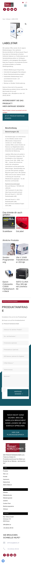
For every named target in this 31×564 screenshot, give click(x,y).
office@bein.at (7, 524)
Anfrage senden (18, 393)
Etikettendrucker (7, 495)
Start (4, 19)
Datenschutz (6, 482)
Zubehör (5, 500)
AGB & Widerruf (7, 484)
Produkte (5, 471)
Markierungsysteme (8, 506)
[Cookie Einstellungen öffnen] (3, 562)
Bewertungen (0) (12, 132)
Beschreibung (11, 128)
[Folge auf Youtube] (15, 9)
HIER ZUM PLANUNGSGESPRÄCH (15, 433)
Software (8, 19)
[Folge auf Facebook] (4, 9)
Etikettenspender (7, 498)
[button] (25, 24)
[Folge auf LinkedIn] (11, 9)
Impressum (6, 479)
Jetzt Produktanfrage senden (15, 117)
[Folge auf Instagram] (8, 9)
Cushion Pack (7, 503)
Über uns (5, 473)
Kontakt (5, 476)
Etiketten (5, 492)
